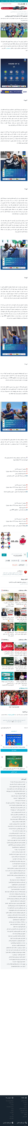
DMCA (25, 1114)
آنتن (12, 1114)
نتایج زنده (11, 1112)
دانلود (4, 555)
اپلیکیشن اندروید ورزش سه (6, 3)
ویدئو (12, 1108)
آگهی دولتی (25, 1116)
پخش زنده (11, 1118)
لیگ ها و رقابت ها (10, 1106)
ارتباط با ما (25, 1102)
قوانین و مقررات (11, 714)
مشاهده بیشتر (13, 731)
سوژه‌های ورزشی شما (9, 1100)
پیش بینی (11, 1116)
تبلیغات (25, 1104)
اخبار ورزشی (11, 1102)
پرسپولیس (8, 48)
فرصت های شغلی (23, 1110)
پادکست (12, 1104)
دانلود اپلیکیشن (24, 1100)
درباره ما (25, 1106)
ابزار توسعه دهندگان (23, 1108)
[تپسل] (1, 91)
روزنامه (12, 1110)
